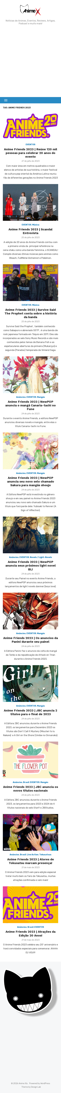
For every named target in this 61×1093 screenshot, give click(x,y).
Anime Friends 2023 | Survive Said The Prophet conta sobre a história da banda (31, 313)
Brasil (26, 782)
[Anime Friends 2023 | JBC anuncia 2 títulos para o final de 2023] (30, 683)
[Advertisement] (30, 61)
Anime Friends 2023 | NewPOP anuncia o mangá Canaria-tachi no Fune (30, 405)
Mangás (41, 397)
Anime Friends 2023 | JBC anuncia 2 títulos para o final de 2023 (30, 712)
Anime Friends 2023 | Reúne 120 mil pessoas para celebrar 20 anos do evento (30, 152)
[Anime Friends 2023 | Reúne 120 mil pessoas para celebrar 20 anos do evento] (30, 126)
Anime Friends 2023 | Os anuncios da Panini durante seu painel (30, 639)
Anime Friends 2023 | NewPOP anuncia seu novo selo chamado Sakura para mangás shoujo (30, 481)
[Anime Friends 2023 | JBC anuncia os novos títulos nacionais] (30, 760)
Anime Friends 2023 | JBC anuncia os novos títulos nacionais (30, 788)
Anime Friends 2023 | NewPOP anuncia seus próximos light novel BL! (30, 565)
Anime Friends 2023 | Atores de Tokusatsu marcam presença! (30, 861)
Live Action (32, 854)
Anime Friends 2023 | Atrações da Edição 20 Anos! (30, 933)
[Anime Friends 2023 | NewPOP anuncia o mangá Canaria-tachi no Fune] (30, 374)
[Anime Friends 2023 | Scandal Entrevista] (30, 202)
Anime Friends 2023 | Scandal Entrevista (30, 231)
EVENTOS (30, 144)
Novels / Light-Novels (41, 557)
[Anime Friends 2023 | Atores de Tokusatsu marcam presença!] (30, 832)
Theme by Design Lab (31, 1087)
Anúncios (21, 397)
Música (35, 225)
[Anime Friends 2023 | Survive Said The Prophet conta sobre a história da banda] (30, 282)
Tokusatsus (45, 854)
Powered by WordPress (39, 1083)
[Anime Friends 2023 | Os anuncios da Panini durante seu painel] (30, 611)
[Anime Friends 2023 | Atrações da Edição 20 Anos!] (30, 904)
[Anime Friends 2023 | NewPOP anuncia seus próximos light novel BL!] (30, 535)
